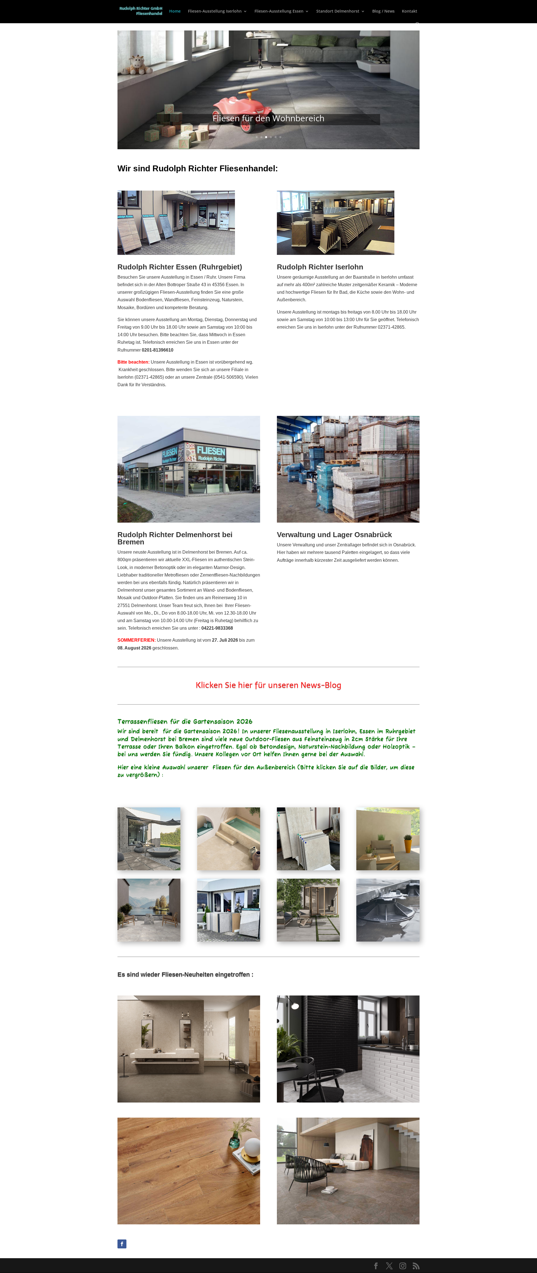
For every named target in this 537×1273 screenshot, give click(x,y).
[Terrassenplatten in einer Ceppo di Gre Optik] (148, 940)
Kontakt (409, 11)
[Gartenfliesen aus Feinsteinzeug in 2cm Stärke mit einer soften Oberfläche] (148, 869)
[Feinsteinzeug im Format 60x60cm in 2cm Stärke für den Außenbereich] (387, 869)
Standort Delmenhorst (337, 11)
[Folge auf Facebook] (121, 1243)
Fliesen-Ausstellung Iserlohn (215, 11)
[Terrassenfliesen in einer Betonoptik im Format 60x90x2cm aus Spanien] (308, 940)
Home (175, 11)
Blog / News (383, 11)
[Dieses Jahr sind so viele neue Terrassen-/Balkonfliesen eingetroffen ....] (308, 869)
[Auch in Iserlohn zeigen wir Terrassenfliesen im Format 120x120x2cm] (228, 940)
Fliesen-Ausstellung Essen (279, 11)
